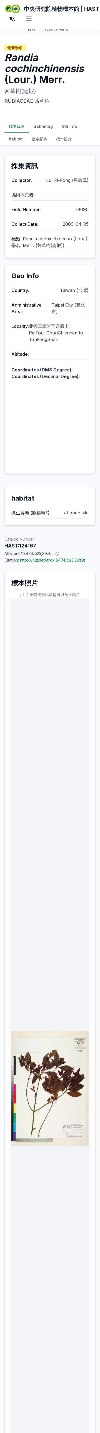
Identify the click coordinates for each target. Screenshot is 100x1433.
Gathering (43, 126)
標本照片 (64, 139)
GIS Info (69, 126)
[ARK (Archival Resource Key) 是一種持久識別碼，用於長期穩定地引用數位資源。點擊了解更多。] (57, 553)
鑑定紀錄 (39, 139)
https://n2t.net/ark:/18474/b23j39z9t (52, 560)
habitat (16, 139)
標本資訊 (16, 126)
